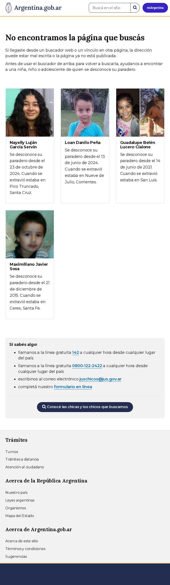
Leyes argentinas (19, 500)
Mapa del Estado (19, 516)
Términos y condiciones (25, 549)
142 (75, 352)
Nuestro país (16, 492)
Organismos (15, 508)
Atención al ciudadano (24, 467)
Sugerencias (16, 556)
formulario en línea (73, 386)
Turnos (11, 452)
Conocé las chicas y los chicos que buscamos (87, 407)
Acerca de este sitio (21, 541)
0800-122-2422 (87, 365)
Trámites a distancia (22, 459)
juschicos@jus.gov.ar (100, 379)
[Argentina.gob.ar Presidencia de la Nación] (32, 8)
